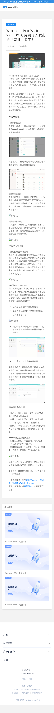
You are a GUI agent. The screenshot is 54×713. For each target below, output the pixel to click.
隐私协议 (15, 693)
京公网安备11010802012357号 (28, 700)
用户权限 (25, 693)
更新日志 (28, 486)
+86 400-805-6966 (27, 674)
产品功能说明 (37, 693)
